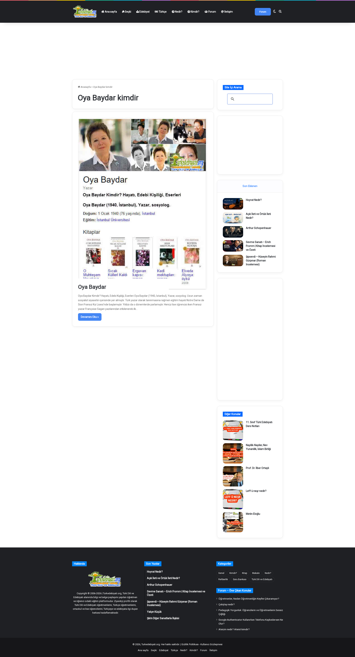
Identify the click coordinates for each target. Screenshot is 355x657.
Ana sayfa (110, 11)
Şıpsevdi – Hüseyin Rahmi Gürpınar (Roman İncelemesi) (261, 260)
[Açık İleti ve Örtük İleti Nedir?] (233, 218)
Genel (221, 573)
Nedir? (178, 11)
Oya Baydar (92, 287)
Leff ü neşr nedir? (256, 490)
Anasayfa (85, 87)
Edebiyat (144, 11)
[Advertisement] (177, 49)
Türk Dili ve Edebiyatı (262, 579)
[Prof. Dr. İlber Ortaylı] (233, 476)
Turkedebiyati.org (150, 644)
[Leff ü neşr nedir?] (233, 499)
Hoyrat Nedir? (254, 199)
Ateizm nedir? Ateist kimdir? (234, 629)
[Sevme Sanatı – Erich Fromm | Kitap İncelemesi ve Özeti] (233, 246)
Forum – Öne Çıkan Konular (234, 590)
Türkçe (162, 11)
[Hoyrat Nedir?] (233, 204)
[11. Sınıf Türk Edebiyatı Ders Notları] (233, 430)
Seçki (127, 11)
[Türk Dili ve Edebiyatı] (85, 11)
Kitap (244, 573)
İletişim (228, 11)
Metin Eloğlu (253, 513)
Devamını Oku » (90, 316)
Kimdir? (194, 11)
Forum (212, 11)
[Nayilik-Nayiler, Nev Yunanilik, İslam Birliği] (233, 453)
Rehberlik (223, 579)
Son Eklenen (250, 186)
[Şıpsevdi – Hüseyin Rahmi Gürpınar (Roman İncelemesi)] (233, 260)
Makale (256, 573)
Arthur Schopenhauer (258, 228)
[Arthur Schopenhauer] (233, 232)
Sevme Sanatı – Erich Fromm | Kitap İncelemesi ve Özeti (260, 246)
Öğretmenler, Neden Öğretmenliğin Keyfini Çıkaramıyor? (249, 598)
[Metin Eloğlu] (233, 522)
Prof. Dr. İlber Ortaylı (257, 468)
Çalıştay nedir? (227, 604)
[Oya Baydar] (143, 203)
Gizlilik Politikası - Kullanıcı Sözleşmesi (201, 644)
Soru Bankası (239, 579)
